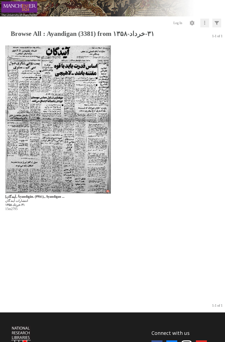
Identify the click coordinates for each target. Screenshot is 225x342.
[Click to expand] (216, 23)
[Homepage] (112, 8)
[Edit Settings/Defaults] (192, 23)
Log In (177, 23)
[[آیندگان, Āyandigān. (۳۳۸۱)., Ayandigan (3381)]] (58, 119)
